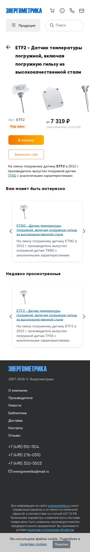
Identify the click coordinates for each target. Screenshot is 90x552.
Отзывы (14, 435)
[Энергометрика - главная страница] (26, 8)
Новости (14, 405)
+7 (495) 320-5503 (25, 463)
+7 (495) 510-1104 (23, 446)
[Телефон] (71, 11)
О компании (17, 390)
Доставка (15, 420)
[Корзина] (52, 10)
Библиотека (17, 413)
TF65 (12, 176)
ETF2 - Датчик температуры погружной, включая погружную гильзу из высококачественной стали (47, 315)
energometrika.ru (59, 506)
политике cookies (33, 544)
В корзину (26, 140)
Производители (20, 398)
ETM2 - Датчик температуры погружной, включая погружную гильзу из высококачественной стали (47, 230)
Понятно (61, 544)
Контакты (15, 428)
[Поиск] (52, 25)
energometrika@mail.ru (30, 471)
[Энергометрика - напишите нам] (81, 11)
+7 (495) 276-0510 (24, 455)
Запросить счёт (26, 154)
